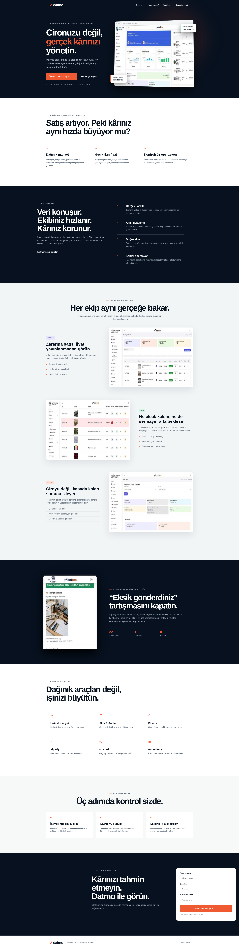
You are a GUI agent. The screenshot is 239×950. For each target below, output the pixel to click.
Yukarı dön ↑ (185, 943)
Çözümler (140, 5)
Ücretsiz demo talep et (62, 76)
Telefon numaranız (186, 895)
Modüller (166, 5)
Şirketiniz (183, 884)
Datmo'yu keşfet (89, 76)
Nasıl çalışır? (153, 5)
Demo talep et (182, 5)
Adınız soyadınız (185, 873)
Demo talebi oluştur (206, 909)
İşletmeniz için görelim (50, 252)
